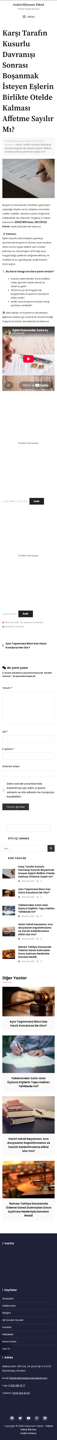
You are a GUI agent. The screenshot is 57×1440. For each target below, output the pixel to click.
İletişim (6, 1312)
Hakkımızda (9, 1305)
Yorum (7, 688)
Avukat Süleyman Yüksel (28, 5)
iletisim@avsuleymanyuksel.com (28, 1378)
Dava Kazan (9, 1341)
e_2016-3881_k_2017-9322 (15, 501)
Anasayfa (8, 1298)
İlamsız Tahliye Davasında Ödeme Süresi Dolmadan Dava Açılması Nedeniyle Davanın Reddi (34, 952)
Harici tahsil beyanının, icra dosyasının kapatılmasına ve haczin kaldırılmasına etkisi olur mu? (35, 929)
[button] (28, 16)
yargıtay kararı (9, 613)
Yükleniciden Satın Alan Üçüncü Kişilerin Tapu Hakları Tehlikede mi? (36, 908)
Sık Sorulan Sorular (12, 1320)
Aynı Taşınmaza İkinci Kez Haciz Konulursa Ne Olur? (26, 646)
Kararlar (9, 626)
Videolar (19, 626)
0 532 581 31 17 (17, 1385)
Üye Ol (6, 1348)
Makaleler (7, 1334)
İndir (37, 501)
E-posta (8, 749)
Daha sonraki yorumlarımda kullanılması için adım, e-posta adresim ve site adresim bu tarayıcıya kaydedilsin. (30, 790)
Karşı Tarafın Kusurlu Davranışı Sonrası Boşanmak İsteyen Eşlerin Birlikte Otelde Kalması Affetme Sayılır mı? (36, 871)
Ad (5, 731)
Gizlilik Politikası (28, 1433)
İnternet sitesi (10, 766)
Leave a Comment (33, 623)
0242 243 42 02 (21, 1393)
